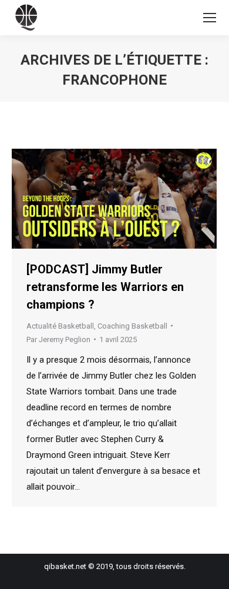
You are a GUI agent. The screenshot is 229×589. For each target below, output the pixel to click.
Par (58, 339)
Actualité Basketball (60, 326)
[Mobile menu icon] (209, 17)
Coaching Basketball (132, 326)
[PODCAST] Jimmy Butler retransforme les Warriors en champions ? (105, 287)
